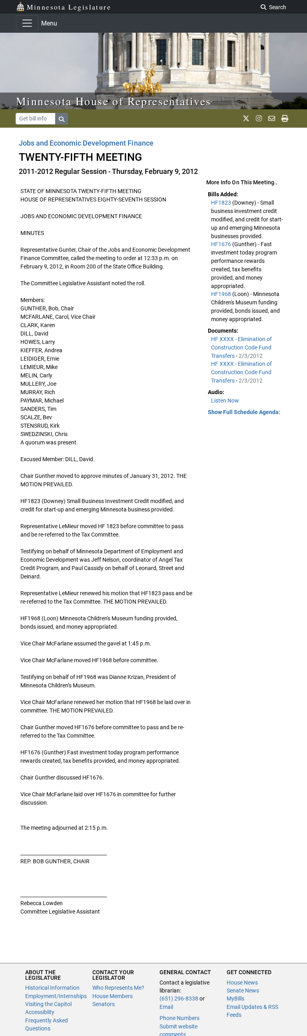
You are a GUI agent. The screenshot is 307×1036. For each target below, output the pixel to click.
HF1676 (221, 244)
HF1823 (221, 202)
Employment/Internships (56, 996)
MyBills (235, 998)
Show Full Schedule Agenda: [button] (244, 412)
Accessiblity (39, 1012)
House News (242, 982)
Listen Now (225, 400)
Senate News (243, 990)
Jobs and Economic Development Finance (86, 143)
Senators (103, 1004)
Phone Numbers (179, 1018)
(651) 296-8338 (178, 998)
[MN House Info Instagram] (259, 118)
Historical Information (52, 988)
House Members (112, 996)
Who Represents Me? (118, 988)
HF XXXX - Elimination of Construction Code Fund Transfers (241, 347)
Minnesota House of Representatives (113, 101)
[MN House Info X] (246, 118)
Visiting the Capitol (48, 1004)
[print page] (284, 118)
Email (166, 1007)
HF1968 (221, 294)
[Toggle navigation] (27, 23)
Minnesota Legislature (69, 7)
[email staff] (271, 118)
